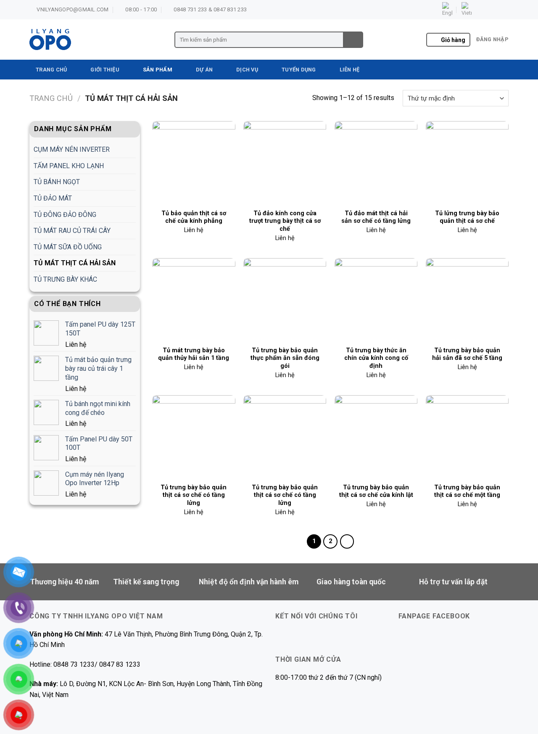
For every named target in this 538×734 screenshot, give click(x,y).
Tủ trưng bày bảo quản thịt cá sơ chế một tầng (467, 491)
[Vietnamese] (467, 9)
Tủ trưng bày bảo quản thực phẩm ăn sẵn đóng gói (285, 358)
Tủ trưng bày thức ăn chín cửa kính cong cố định (376, 358)
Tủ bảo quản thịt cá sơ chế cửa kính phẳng (193, 217)
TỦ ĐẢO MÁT (53, 198)
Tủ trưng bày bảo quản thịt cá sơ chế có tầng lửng (194, 495)
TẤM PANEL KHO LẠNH (69, 166)
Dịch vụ (247, 69)
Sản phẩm (157, 69)
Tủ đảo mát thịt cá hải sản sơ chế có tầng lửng (376, 217)
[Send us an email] (504, 10)
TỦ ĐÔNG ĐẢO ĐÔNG (65, 215)
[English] (447, 9)
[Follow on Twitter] (496, 10)
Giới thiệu (104, 69)
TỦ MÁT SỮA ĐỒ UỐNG (68, 247)
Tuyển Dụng (299, 69)
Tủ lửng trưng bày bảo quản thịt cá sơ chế (467, 217)
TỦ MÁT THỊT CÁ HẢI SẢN (75, 263)
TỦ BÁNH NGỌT (57, 182)
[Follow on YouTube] (324, 636)
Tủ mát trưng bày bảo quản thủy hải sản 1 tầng (193, 354)
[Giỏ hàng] (435, 40)
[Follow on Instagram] (488, 10)
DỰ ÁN (204, 69)
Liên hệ (350, 69)
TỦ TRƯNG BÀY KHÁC (65, 279)
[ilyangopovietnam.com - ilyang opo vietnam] (95, 39)
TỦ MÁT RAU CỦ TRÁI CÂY (72, 231)
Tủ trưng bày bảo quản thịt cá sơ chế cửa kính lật (376, 491)
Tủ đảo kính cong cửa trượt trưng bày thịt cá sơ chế (285, 221)
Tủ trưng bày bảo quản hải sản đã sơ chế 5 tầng (467, 354)
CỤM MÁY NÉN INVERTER (72, 149)
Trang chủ (51, 69)
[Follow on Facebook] (480, 10)
